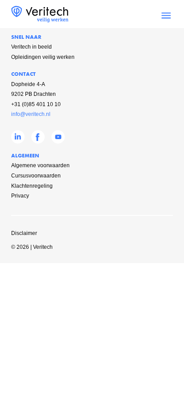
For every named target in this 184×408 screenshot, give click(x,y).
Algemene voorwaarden (40, 165)
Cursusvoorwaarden (36, 176)
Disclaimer (24, 233)
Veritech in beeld (31, 47)
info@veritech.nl (30, 114)
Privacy (20, 196)
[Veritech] (39, 21)
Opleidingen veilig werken (43, 57)
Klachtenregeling (32, 186)
